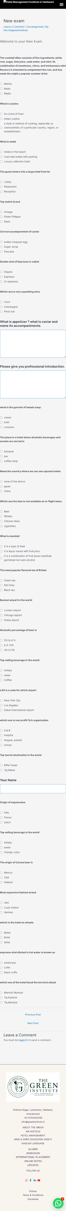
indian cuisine (12, 118)
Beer (6, 511)
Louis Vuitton (11, 907)
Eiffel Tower (10, 765)
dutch (7, 822)
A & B (7, 730)
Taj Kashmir (10, 997)
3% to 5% (9, 649)
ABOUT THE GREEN (33, 1127)
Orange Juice (12, 852)
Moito (7, 88)
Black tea (9, 589)
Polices (33, 1191)
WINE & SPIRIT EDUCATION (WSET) (33, 1139)
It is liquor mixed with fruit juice (22, 551)
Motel (7, 932)
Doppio (8, 271)
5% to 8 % (9, 640)
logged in (23, 1040)
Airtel (7, 942)
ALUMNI (33, 1149)
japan (7, 486)
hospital (8, 735)
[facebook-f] (31, 1180)
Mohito (8, 83)
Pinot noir (9, 311)
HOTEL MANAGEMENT (33, 1135)
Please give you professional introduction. (32, 366)
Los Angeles (11, 705)
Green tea (9, 580)
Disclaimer (33, 1199)
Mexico (8, 872)
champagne (11, 306)
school (7, 744)
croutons (9, 427)
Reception (10, 191)
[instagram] (27, 1180)
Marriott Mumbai (13, 992)
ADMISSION (33, 1153)
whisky (8, 670)
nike (6, 902)
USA (6, 877)
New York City (12, 700)
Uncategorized (35, 26)
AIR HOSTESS (33, 1131)
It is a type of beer (14, 546)
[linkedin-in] (35, 1180)
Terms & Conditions (33, 1195)
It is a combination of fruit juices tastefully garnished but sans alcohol (28, 557)
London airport (12, 610)
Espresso (9, 276)
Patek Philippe (12, 216)
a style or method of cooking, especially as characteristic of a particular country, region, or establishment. (31, 127)
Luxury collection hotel (17, 161)
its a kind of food (13, 113)
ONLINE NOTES (33, 1161)
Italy (6, 812)
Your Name (8, 780)
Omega (8, 211)
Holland (8, 882)
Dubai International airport (19, 709)
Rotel (7, 937)
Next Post (33, 1023)
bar (6, 456)
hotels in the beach (15, 151)
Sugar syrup (11, 246)
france (7, 817)
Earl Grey (9, 585)
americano (10, 962)
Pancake (9, 251)
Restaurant (10, 186)
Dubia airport (11, 620)
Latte (7, 967)
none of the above (14, 481)
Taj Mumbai (10, 1002)
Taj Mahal (9, 770)
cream (7, 417)
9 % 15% (9, 645)
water (7, 675)
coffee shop (11, 460)
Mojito (7, 93)
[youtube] (39, 1180)
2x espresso (11, 281)
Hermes (8, 912)
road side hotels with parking (20, 156)
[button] (58, 1203)
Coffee (8, 679)
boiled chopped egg (15, 241)
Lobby (7, 181)
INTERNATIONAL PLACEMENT (33, 1157)
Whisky (8, 516)
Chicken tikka (12, 521)
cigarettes (10, 525)
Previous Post (33, 1014)
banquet (9, 451)
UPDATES (33, 1165)
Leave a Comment (14, 26)
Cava (7, 301)
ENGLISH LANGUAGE (33, 1143)
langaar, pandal (13, 740)
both (6, 422)
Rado (7, 221)
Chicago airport (13, 615)
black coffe (10, 972)
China (7, 491)
